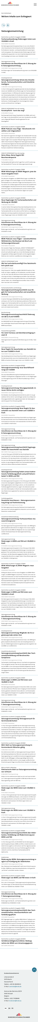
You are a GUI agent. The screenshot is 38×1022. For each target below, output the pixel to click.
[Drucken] (8, 25)
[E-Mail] (3, 25)
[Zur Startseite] (10, 3)
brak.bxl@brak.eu (15, 1001)
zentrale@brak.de (15, 986)
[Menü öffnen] (35, 4)
